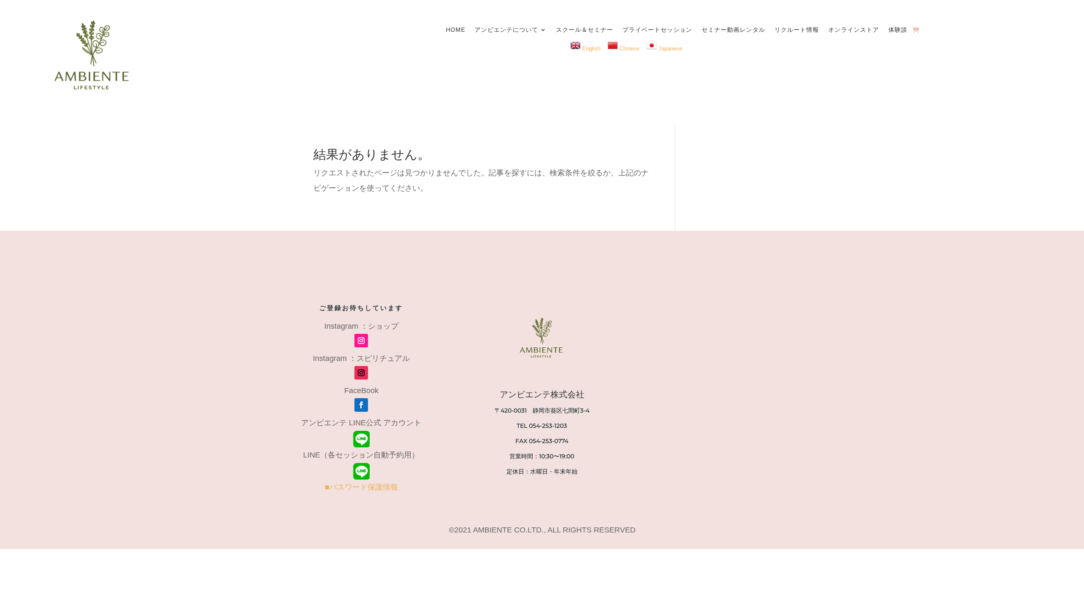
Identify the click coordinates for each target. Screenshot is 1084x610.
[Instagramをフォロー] (361, 340)
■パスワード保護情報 (361, 487)
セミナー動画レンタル (733, 29)
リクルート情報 (796, 29)
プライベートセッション (657, 29)
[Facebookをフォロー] (361, 405)
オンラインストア (853, 29)
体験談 (897, 29)
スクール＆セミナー (584, 29)
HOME (455, 29)
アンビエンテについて (506, 29)
